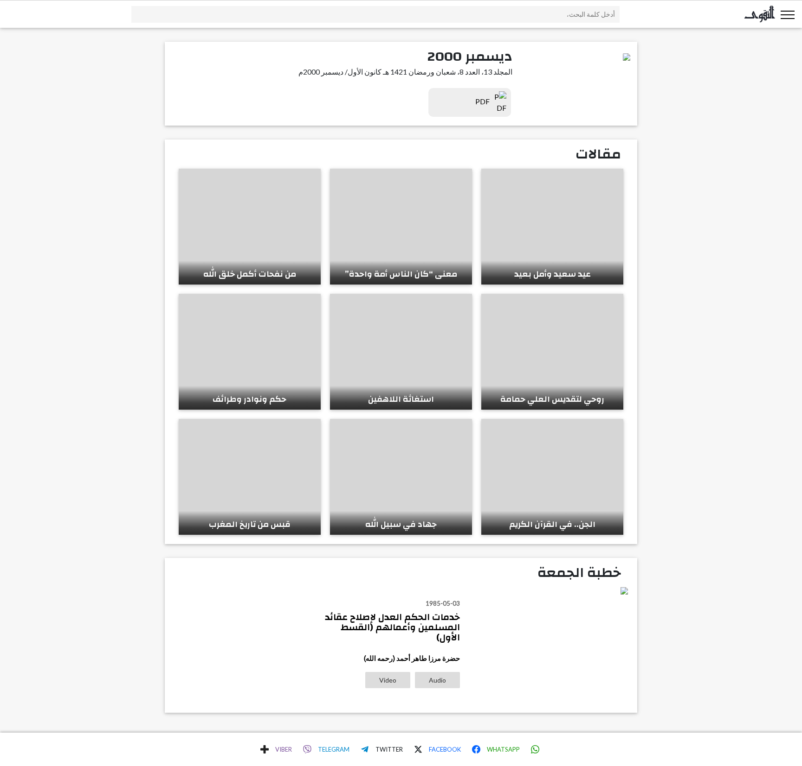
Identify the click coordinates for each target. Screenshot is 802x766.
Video (387, 680)
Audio (437, 680)
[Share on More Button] (264, 749)
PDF (483, 101)
